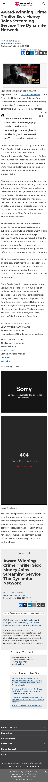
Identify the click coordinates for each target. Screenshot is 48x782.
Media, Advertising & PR (22, 622)
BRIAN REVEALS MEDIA (12, 43)
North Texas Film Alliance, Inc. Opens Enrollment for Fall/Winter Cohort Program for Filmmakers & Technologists (27, 681)
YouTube (5, 361)
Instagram (6, 357)
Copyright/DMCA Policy (32, 763)
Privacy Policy (15, 766)
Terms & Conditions (10, 763)
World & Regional (33, 625)
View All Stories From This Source (27, 706)
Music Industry (18, 625)
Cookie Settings (32, 766)
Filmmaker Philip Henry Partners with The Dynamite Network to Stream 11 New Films (27, 691)
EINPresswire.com (30, 95)
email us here (7, 350)
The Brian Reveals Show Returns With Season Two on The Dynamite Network (28, 699)
